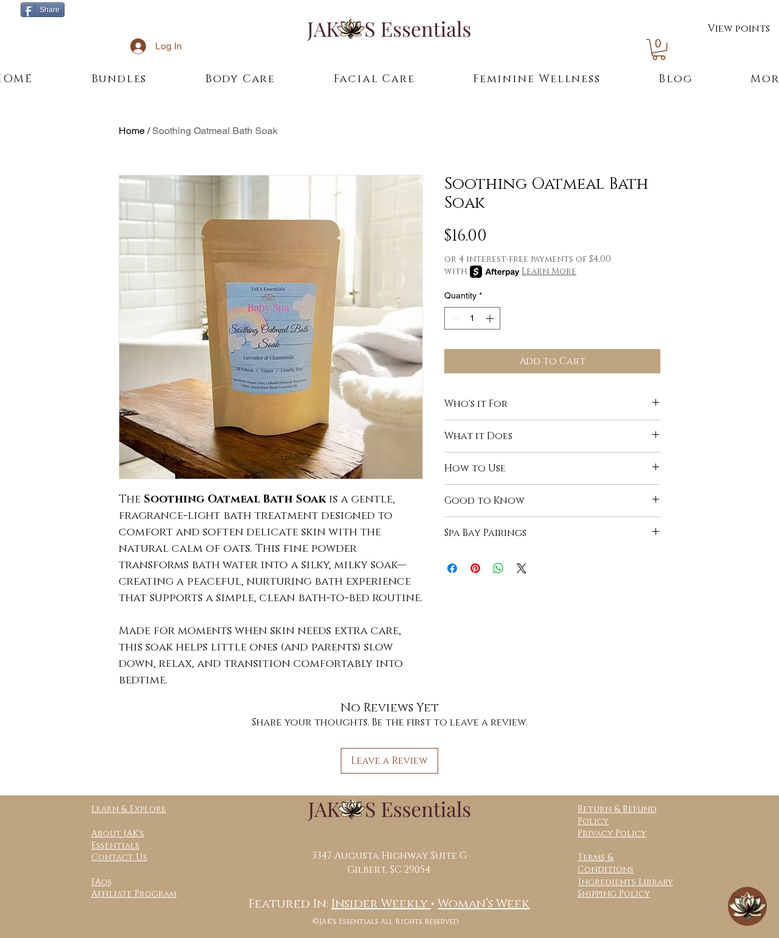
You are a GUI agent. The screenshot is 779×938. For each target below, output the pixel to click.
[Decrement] (453, 318)
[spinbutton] (472, 318)
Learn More (549, 271)
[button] (658, 49)
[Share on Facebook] (452, 568)
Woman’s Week (483, 904)
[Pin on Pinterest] (475, 568)
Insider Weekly (381, 904)
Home (132, 130)
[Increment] (490, 318)
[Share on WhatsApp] (498, 568)
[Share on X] (521, 568)
